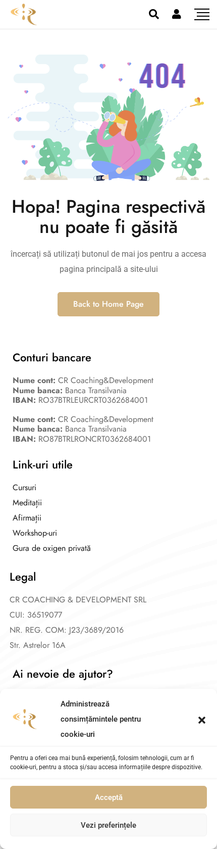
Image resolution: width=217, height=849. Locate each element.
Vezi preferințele (108, 825)
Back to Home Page (108, 304)
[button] (202, 719)
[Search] (154, 14)
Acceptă (109, 797)
